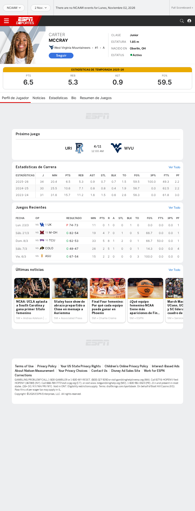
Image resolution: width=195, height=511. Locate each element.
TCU (52, 240)
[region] (108, 185)
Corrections (23, 375)
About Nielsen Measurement (34, 371)
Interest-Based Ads (166, 366)
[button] (182, 21)
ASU (48, 256)
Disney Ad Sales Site (125, 371)
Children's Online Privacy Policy (126, 366)
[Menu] (6, 21)
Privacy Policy (47, 366)
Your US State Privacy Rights (80, 366)
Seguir (61, 55)
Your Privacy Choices (73, 371)
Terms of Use (24, 366)
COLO (49, 248)
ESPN (25, 20)
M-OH (53, 232)
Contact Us (99, 371)
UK (50, 224)
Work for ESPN (154, 371)
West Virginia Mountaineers (72, 47)
